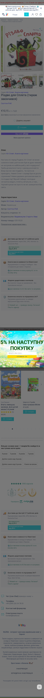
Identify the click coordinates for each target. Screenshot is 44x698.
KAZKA (7, 14)
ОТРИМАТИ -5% (22, 356)
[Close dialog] (42, 332)
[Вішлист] (36, 14)
